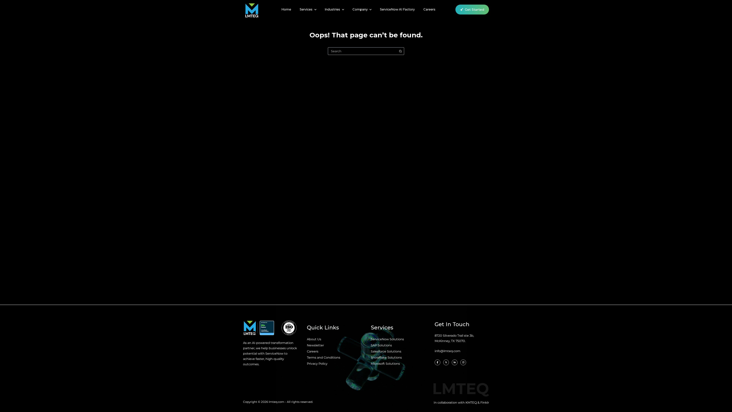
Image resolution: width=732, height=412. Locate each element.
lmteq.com (276, 402)
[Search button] (400, 51)
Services (306, 9)
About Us (314, 339)
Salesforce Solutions (386, 351)
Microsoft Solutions (385, 363)
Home (286, 9)
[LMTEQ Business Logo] (252, 10)
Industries (332, 9)
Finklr (484, 402)
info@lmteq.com (447, 351)
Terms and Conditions (323, 357)
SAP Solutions (381, 345)
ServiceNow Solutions (387, 339)
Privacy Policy (317, 363)
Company (360, 9)
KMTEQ (471, 402)
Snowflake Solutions (386, 357)
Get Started (474, 9)
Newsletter (315, 345)
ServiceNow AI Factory (397, 9)
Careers (429, 9)
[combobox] (362, 51)
